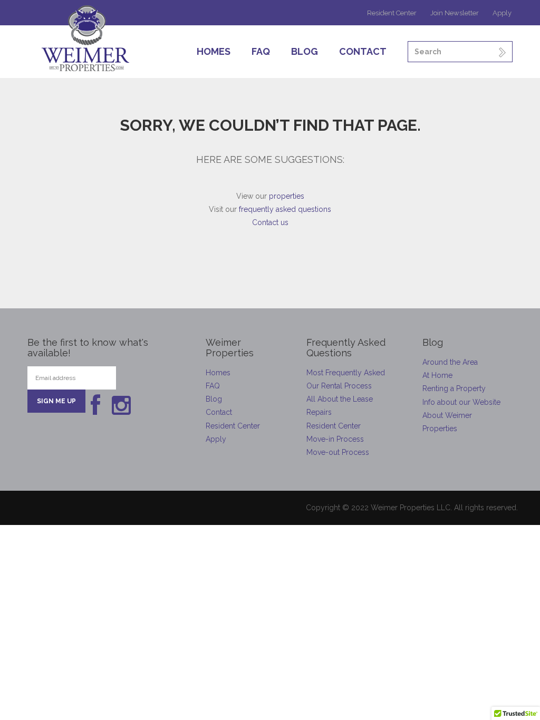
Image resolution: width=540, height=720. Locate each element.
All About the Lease (339, 399)
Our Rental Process (339, 386)
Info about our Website (461, 402)
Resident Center (392, 13)
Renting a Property (454, 388)
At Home (437, 375)
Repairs (319, 412)
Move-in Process (335, 439)
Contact (363, 51)
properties (286, 196)
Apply (502, 13)
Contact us (270, 222)
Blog (304, 51)
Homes (213, 51)
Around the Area (450, 362)
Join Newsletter (454, 13)
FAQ (261, 51)
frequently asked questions (285, 209)
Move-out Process (337, 452)
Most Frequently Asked (345, 372)
